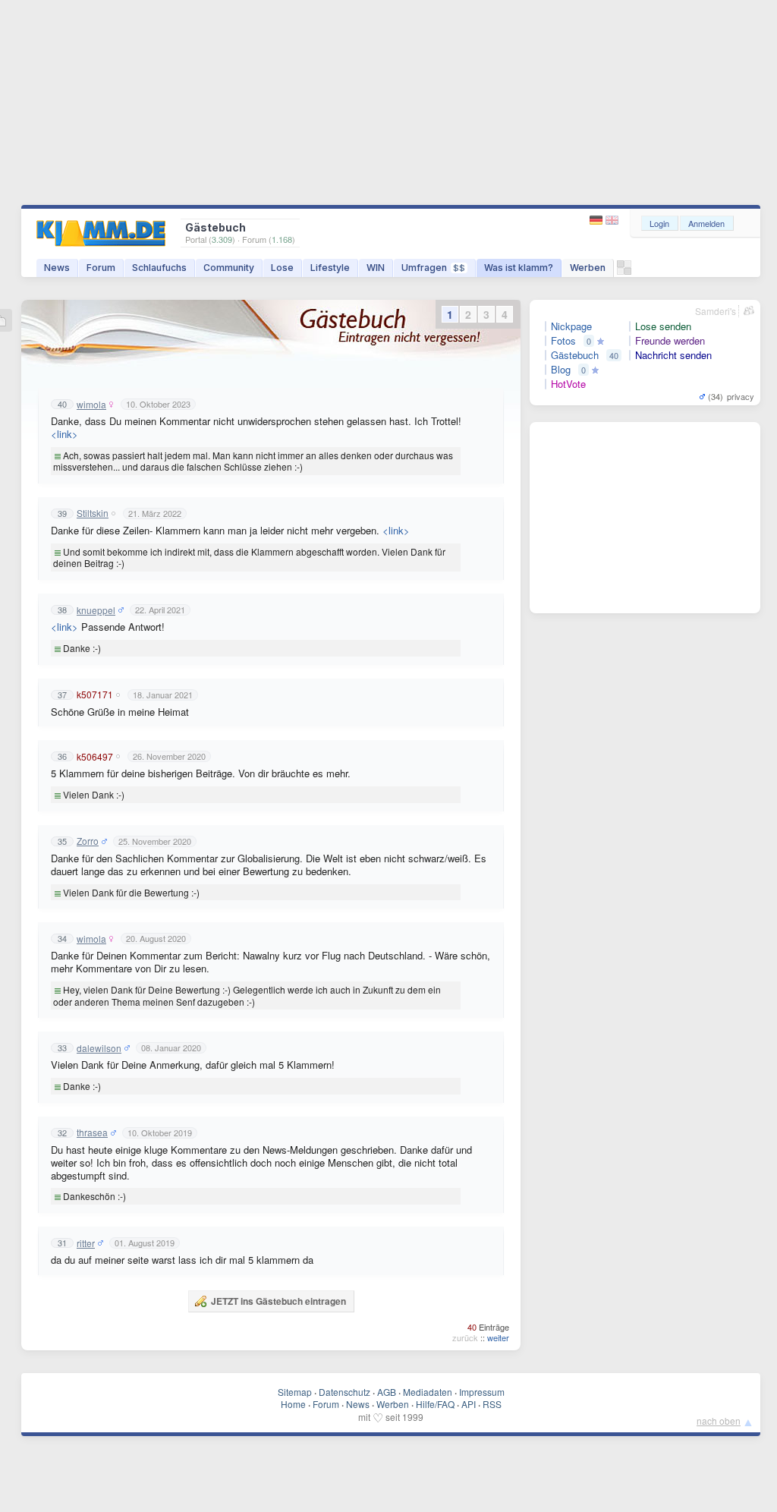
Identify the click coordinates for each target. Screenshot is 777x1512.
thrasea (92, 1132)
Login (659, 223)
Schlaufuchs (159, 267)
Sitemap (295, 1391)
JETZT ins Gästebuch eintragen (278, 1301)
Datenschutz (344, 1391)
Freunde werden (670, 341)
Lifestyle (330, 267)
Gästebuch (575, 355)
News (57, 267)
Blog (561, 370)
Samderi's (715, 310)
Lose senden (663, 326)
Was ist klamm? (518, 267)
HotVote (568, 384)
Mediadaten (427, 1391)
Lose (282, 267)
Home (293, 1403)
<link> (64, 434)
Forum (101, 267)
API (468, 1403)
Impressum (482, 1391)
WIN (375, 267)
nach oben (719, 1420)
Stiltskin (93, 513)
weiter (498, 1337)
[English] (612, 220)
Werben (588, 267)
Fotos (563, 341)
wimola (91, 404)
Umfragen (433, 267)
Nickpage (571, 326)
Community (228, 267)
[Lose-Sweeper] (624, 271)
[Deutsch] (598, 220)
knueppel (96, 610)
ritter (86, 1243)
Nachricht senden (673, 355)
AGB (386, 1391)
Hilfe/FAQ (435, 1403)
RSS (492, 1403)
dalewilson (99, 1048)
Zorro (88, 841)
